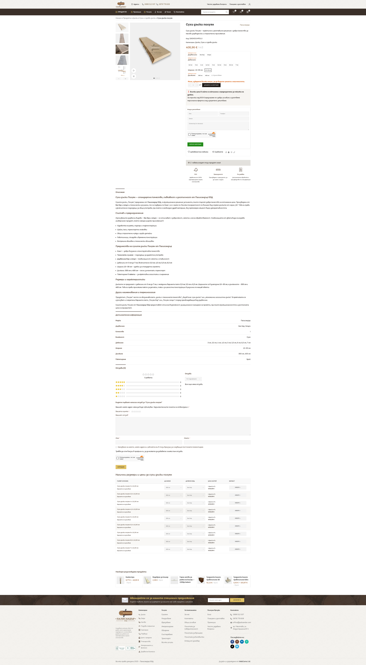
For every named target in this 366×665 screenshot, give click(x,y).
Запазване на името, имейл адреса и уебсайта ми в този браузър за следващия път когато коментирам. (161, 447)
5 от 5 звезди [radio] (140, 411)
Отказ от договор (192, 641)
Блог (209, 614)
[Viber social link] (231, 152)
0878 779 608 (164, 4)
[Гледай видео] (133, 70)
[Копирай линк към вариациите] (234, 152)
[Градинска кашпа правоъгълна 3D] (201, 580)
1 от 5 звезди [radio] (132, 411)
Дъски (135, 18)
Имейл (187, 438)
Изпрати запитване (195, 144)
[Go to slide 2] (155, 78)
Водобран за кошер (160, 577)
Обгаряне (165, 630)
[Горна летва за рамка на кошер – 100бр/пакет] (174, 580)
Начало (118, 18)
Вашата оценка (122, 411)
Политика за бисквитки (194, 637)
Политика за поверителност (191, 627)
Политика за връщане (193, 633)
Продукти (127, 18)
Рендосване (166, 618)
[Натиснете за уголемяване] (133, 76)
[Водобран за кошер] (147, 580)
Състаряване (167, 634)
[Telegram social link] (228, 152)
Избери (237, 487)
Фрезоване (166, 622)
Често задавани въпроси (214, 627)
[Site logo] (121, 4)
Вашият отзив (122, 415)
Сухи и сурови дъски (147, 18)
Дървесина (192, 55)
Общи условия (190, 622)
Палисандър (245, 25)
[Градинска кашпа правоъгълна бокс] (228, 580)
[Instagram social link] (237, 642)
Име (118, 438)
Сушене (165, 614)
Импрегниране (167, 626)
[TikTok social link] (232, 646)
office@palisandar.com (242, 622)
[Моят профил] (249, 4)
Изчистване (217, 75)
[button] (119, 78)
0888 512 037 (149, 4)
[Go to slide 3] (157, 78)
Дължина (191, 75)
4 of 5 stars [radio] (138, 411)
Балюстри (130, 577)
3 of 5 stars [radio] (136, 411)
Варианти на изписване (124, 489)
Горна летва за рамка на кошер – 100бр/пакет (187, 579)
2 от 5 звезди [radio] (134, 411)
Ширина (191, 70)
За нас (187, 614)
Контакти (188, 618)
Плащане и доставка (215, 618)
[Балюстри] (120, 580)
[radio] (202, 55)
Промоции (211, 622)
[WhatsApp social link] (247, 642)
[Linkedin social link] (242, 642)
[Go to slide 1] (154, 78)
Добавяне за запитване (211, 85)
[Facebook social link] (226, 152)
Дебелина (192, 60)
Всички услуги (167, 642)
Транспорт (166, 638)
